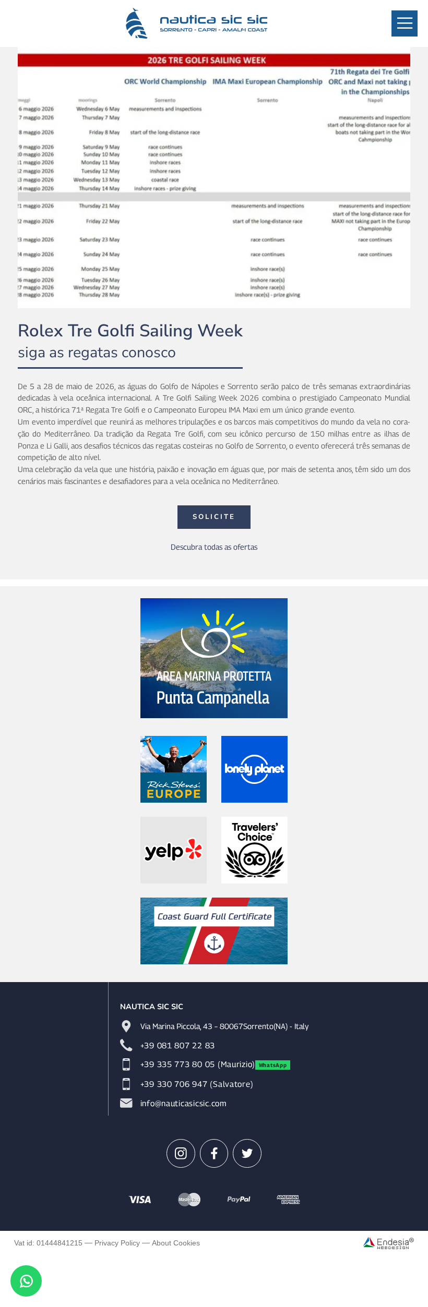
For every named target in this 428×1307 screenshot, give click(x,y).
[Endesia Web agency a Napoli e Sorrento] (388, 1243)
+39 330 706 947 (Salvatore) (197, 1083)
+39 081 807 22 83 (177, 1045)
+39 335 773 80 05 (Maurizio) (197, 1064)
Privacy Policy (117, 1243)
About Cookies (176, 1243)
